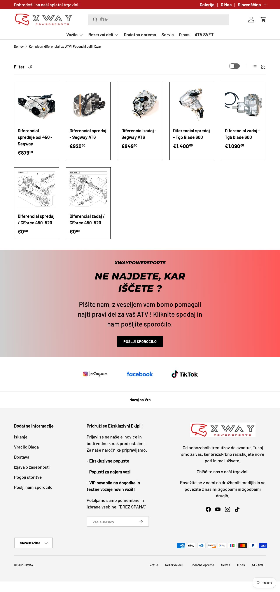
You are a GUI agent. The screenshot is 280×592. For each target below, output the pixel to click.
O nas (184, 34)
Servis (167, 34)
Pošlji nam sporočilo (33, 487)
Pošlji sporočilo (140, 341)
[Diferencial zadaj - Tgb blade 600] (243, 104)
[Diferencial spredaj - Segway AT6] (88, 104)
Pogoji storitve (28, 477)
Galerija (207, 4)
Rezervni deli (100, 34)
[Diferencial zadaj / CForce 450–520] (88, 189)
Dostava (21, 456)
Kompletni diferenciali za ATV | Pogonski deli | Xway (65, 46)
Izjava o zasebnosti (32, 467)
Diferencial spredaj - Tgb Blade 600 (191, 134)
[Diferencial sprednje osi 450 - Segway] (36, 104)
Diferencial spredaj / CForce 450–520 (36, 219)
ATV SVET (204, 34)
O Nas (226, 4)
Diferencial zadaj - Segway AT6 (138, 134)
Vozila (72, 34)
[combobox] (158, 19)
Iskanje (21, 436)
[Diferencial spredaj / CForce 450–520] (36, 189)
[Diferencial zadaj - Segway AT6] (140, 104)
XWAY (29, 565)
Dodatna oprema (140, 34)
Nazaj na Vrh (140, 399)
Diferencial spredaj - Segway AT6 (88, 134)
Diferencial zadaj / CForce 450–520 (87, 219)
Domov (19, 46)
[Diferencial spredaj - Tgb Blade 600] (191, 104)
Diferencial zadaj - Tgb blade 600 (242, 134)
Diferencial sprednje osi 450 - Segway (35, 137)
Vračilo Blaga (26, 446)
